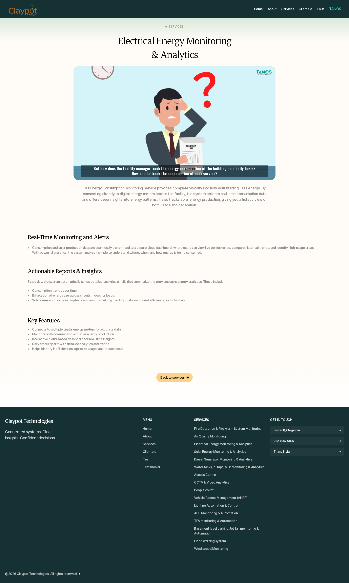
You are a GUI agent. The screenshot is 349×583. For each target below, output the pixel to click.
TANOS (335, 9)
